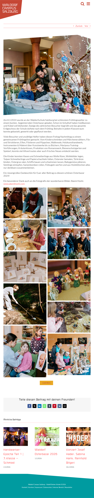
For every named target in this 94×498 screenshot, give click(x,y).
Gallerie (15, 436)
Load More (46, 383)
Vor (86, 25)
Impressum (38, 487)
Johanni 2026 (44, 450)
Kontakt (24, 487)
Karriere (31, 487)
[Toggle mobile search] (82, 4)
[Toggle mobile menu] (89, 4)
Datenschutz (47, 487)
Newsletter (68, 487)
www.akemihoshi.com (14, 183)
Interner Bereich (58, 487)
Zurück (78, 25)
